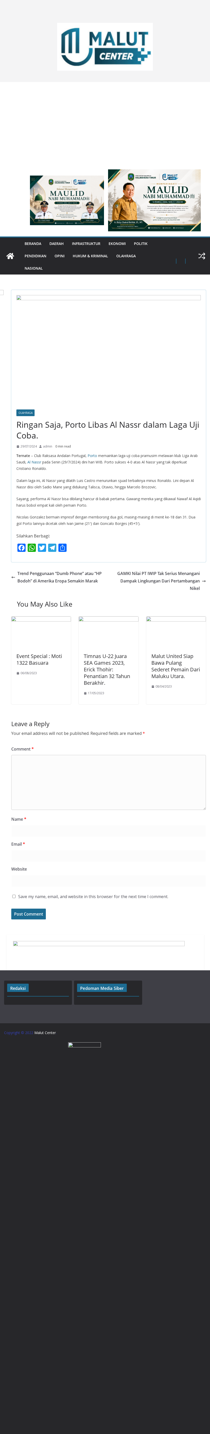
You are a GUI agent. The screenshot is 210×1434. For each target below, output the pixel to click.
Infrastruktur (86, 243)
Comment (22, 749)
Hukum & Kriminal (90, 255)
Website (19, 869)
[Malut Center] (10, 256)
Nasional (34, 268)
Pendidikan (35, 255)
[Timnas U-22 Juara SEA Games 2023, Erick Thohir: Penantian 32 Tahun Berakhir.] (108, 620)
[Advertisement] (105, 123)
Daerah (56, 243)
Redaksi (18, 988)
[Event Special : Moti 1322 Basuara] (41, 620)
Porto (92, 455)
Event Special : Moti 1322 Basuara (39, 659)
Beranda (33, 243)
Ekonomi (117, 243)
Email (18, 844)
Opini (60, 255)
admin (47, 446)
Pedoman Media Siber (102, 988)
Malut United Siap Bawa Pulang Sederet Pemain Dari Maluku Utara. (175, 666)
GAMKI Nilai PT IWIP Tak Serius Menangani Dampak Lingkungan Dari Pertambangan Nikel (158, 581)
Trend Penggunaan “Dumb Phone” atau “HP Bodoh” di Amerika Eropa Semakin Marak (59, 577)
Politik (141, 243)
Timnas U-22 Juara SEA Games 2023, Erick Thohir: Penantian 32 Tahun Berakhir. (107, 669)
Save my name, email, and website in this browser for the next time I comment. (93, 896)
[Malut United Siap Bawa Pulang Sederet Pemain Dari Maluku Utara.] (176, 620)
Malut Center (45, 1032)
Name (18, 819)
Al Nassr (34, 462)
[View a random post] (202, 256)
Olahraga (126, 255)
